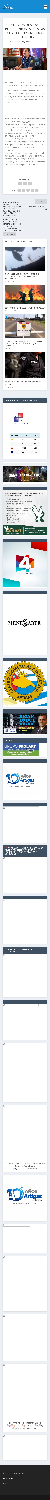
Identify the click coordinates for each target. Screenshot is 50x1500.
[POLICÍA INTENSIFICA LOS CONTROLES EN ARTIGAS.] (25, 365)
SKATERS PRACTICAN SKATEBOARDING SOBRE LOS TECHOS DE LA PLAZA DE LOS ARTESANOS (23, 276)
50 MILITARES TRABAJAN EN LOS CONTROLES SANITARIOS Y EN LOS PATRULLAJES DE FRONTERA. (25, 343)
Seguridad (26, 42)
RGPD (5, 1484)
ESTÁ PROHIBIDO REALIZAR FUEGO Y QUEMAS (25, 308)
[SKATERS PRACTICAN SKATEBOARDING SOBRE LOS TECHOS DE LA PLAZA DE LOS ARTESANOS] (25, 258)
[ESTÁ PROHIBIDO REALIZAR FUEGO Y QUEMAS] (25, 294)
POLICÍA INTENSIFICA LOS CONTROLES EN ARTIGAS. (23, 383)
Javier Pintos (8, 1478)
